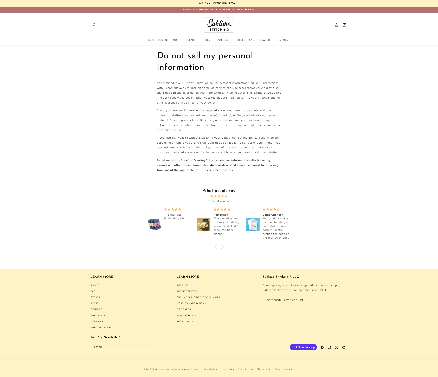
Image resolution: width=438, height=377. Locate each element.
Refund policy (185, 321)
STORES (95, 297)
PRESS (94, 303)
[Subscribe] (148, 347)
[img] (219, 196)
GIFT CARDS (184, 309)
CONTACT (96, 309)
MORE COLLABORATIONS (191, 303)
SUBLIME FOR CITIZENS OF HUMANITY (199, 297)
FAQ (93, 291)
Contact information (284, 369)
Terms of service (245, 369)
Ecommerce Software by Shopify (185, 369)
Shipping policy (264, 369)
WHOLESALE (98, 315)
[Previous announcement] (92, 10)
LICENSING (97, 321)
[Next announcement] (346, 10)
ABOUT (95, 285)
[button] (94, 25)
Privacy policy (227, 369)
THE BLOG (183, 285)
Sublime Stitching (160, 369)
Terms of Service (187, 315)
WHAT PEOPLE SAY (102, 327)
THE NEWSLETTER (187, 291)
